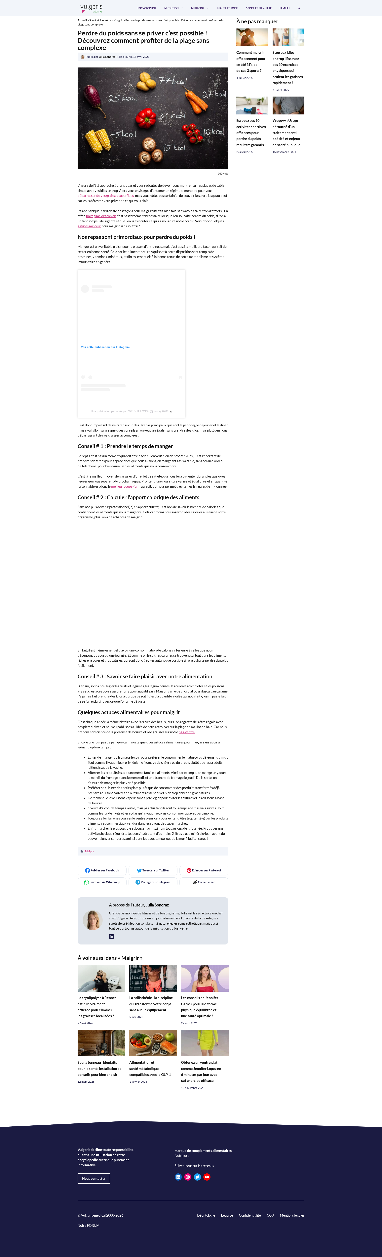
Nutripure (182, 1155)
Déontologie (206, 1215)
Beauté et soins (227, 8)
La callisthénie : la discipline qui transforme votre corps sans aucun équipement (151, 1004)
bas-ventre (187, 732)
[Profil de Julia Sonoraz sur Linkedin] (111, 937)
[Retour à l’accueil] (91, 8)
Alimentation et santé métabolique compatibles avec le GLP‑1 (150, 1068)
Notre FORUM (88, 1225)
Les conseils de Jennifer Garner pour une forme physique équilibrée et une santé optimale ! (199, 1007)
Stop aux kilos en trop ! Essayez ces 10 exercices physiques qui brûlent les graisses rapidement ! (288, 68)
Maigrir (118, 20)
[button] (299, 8)
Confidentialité (250, 1215)
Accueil (82, 20)
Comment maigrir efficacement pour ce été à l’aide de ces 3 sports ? (250, 62)
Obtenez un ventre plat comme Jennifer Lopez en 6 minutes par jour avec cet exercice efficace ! (201, 1071)
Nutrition (171, 8)
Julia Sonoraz (157, 904)
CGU (270, 1215)
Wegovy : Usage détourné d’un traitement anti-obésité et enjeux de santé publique (286, 132)
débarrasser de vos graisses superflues (106, 195)
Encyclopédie (146, 8)
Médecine (197, 8)
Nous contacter (94, 1178)
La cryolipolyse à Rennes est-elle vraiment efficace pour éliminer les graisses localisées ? (97, 1007)
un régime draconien (101, 216)
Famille (285, 8)
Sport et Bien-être (259, 8)
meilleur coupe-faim (125, 486)
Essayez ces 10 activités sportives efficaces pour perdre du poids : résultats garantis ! (251, 132)
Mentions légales (292, 1215)
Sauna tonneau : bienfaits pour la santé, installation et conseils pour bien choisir (99, 1068)
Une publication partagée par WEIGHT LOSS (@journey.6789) (130, 411)
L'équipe (227, 1215)
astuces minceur (89, 226)
